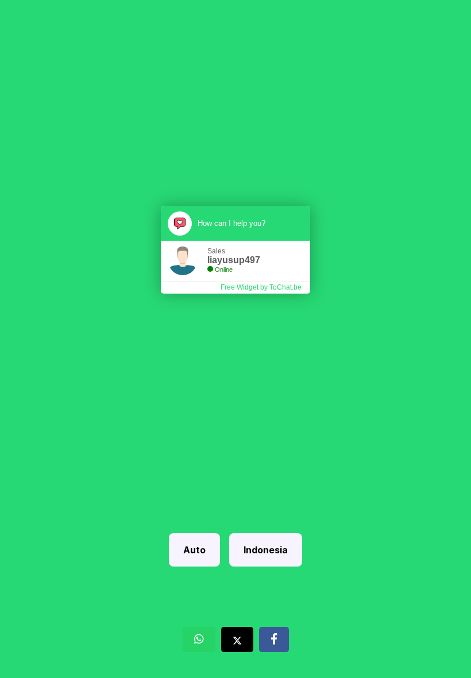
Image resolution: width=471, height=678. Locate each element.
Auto (194, 550)
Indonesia (266, 550)
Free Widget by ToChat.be (261, 287)
